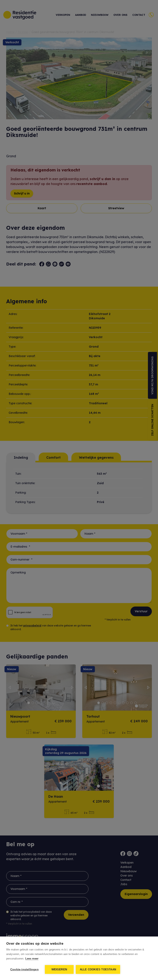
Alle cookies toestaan (98, 969)
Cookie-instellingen (24, 969)
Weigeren (59, 969)
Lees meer (31, 958)
